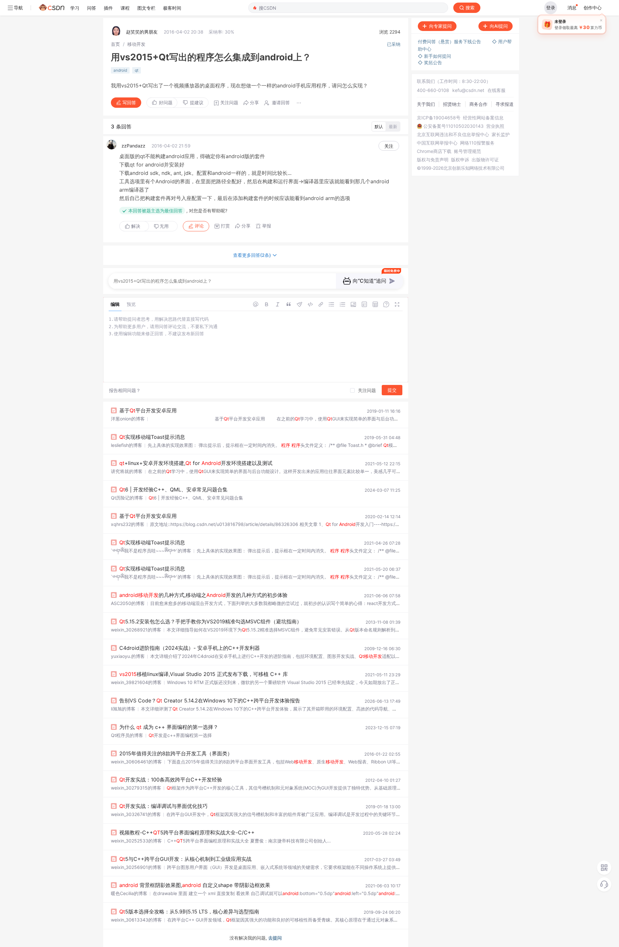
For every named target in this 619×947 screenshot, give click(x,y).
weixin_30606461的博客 (136, 761)
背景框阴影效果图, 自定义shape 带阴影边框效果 (194, 885)
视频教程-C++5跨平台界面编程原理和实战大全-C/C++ (187, 832)
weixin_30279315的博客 (136, 788)
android (120, 70)
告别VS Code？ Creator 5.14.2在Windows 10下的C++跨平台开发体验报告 (209, 700)
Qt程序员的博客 (127, 735)
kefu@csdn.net (468, 90)
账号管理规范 (467, 151)
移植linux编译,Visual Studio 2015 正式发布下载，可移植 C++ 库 (203, 674)
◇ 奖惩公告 (430, 62)
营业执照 (495, 126)
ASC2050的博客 (128, 603)
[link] (115, 44)
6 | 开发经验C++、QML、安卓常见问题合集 (173, 489)
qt (136, 70)
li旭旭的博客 (123, 708)
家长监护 (501, 134)
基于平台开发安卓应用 (148, 410)
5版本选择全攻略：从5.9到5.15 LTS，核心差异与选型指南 (189, 911)
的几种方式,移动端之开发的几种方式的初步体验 (203, 595)
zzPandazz (133, 145)
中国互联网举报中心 (437, 143)
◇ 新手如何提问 (434, 56)
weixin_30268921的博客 (136, 629)
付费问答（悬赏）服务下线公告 (450, 41)
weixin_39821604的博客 (136, 682)
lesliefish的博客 (126, 445)
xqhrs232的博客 (127, 524)
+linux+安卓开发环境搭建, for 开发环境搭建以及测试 (195, 463)
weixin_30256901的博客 (136, 867)
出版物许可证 (485, 159)
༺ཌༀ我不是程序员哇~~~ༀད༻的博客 (151, 550)
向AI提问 (499, 26)
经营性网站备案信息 (483, 117)
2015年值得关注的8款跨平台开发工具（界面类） (175, 753)
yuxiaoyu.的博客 (128, 656)
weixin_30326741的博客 (136, 814)
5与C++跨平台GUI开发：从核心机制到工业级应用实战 (185, 859)
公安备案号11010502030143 (453, 126)
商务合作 (478, 104)
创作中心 (593, 7)
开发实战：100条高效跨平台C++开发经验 (170, 779)
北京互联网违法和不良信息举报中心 (453, 134)
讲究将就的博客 (126, 471)
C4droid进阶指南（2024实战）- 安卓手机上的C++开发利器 (189, 648)
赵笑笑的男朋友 (142, 32)
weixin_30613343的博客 (136, 919)
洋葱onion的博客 (128, 418)
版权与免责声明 (432, 159)
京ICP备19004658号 (438, 117)
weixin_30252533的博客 (136, 840)
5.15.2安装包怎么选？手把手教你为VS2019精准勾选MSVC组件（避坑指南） (210, 621)
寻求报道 (505, 104)
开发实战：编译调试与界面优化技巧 (163, 806)
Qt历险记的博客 (127, 497)
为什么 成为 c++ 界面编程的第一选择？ (168, 727)
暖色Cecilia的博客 (129, 893)
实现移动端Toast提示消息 (152, 437)
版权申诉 (460, 159)
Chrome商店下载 (434, 151)
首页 (115, 44)
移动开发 (136, 44)
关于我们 (426, 104)
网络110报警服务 (477, 143)
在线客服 (496, 90)
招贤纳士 (452, 104)
